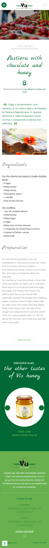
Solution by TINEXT (40, 543)
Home (20, 46)
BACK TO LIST (24, 340)
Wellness (28, 46)
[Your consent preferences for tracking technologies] (4, 543)
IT (45, 5)
